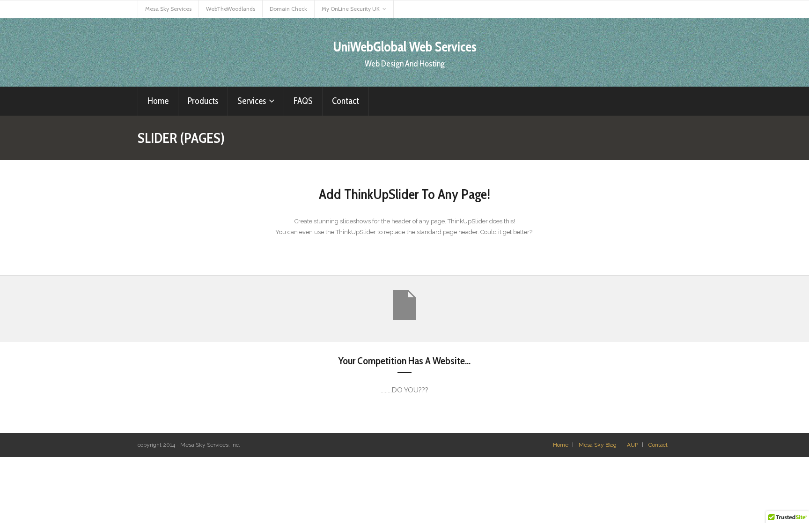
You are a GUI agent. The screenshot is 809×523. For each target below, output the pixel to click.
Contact (658, 445)
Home (560, 445)
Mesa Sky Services (168, 8)
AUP (632, 445)
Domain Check (288, 8)
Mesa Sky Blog (598, 445)
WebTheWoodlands (230, 8)
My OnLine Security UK (351, 8)
